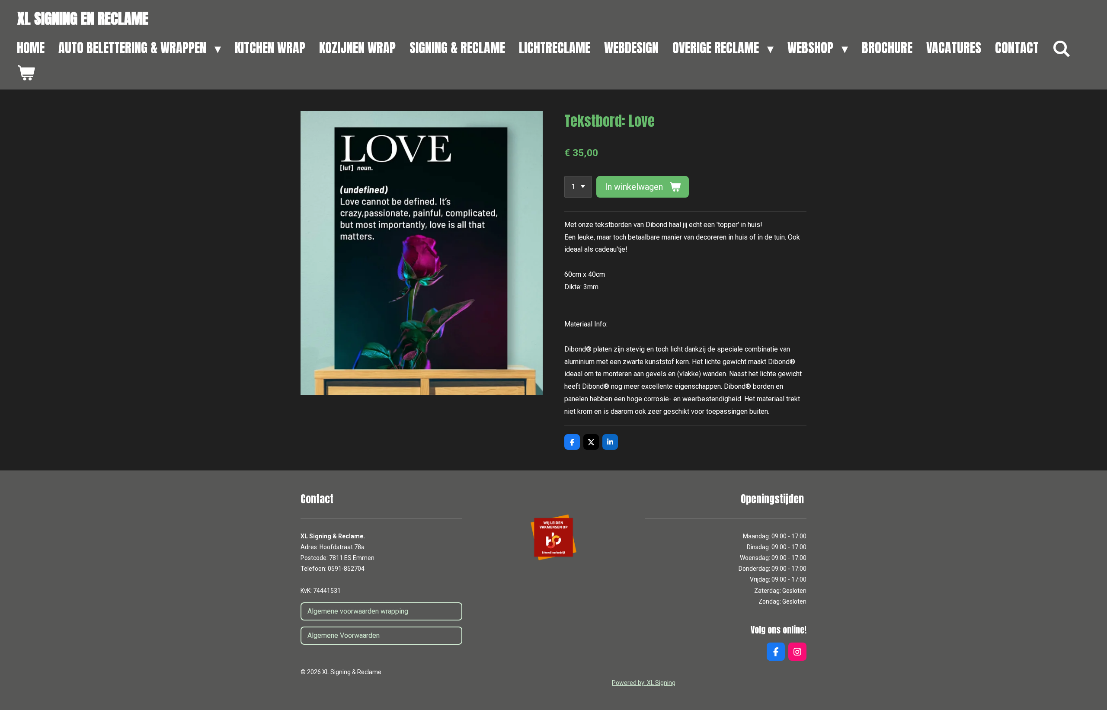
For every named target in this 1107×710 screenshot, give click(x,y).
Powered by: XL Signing (643, 682)
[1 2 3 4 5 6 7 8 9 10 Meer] (578, 187)
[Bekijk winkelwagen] (26, 73)
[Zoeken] (1061, 49)
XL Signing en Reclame (82, 18)
